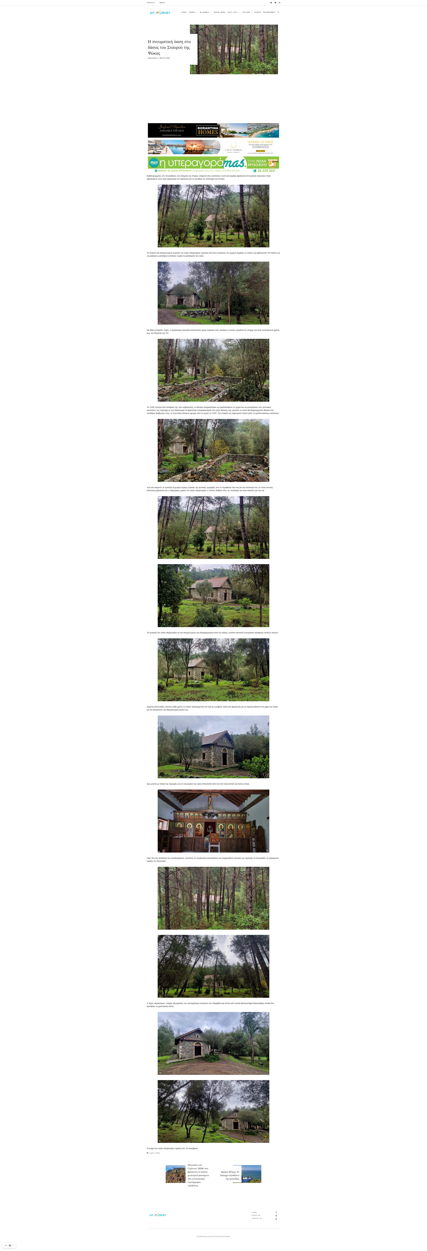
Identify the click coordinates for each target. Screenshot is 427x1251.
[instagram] (279, 2)
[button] (278, 12)
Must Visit (233, 12)
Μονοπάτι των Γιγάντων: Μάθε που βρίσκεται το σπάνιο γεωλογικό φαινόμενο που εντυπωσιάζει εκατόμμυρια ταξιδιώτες (198, 1175)
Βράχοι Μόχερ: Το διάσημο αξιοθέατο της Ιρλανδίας (229, 1175)
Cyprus (192, 12)
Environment (269, 12)
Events (257, 12)
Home (184, 12)
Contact (151, 3)
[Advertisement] (213, 96)
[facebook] (271, 2)
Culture (246, 12)
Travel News (220, 12)
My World (204, 12)
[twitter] (275, 2)
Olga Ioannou (152, 58)
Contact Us (257, 1218)
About (162, 3)
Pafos (157, 1153)
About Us (256, 1215)
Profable (227, 1236)
